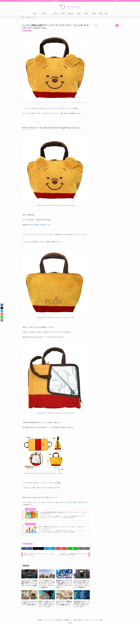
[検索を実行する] (117, 25)
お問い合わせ (59, 620)
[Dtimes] (70, 7)
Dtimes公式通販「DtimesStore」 (38, 224)
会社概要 (40, 620)
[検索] (118, 1)
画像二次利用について (79, 620)
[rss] (115, 1)
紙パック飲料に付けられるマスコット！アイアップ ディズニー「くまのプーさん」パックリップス (62, 527)
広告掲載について (68, 620)
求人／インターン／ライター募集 (94, 620)
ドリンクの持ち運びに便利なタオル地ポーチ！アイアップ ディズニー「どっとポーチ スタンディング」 (62, 513)
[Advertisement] (106, 40)
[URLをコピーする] (84, 548)
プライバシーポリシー (49, 620)
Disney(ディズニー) (27, 30)
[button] (26, 548)
